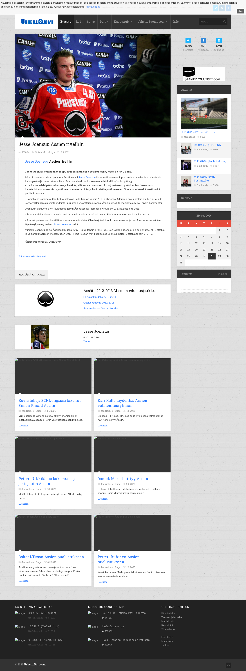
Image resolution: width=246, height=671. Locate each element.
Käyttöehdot (168, 613)
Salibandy (202, 149)
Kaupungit (121, 21)
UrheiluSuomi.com (151, 21)
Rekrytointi (167, 625)
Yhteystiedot (168, 629)
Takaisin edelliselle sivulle (33, 256)
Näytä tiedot (93, 6)
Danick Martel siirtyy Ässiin (123, 478)
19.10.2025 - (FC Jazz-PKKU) (198, 132)
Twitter (165, 645)
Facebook (167, 637)
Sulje (240, 11)
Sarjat (91, 21)
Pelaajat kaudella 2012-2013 (99, 296)
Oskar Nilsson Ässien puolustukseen (51, 556)
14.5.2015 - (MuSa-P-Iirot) (43, 626)
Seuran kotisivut (110, 308)
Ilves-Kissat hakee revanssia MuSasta (126, 640)
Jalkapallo (189, 136)
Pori (103, 21)
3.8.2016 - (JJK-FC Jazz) (42, 613)
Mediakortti (167, 621)
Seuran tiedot (91, 308)
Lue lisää (23, 425)
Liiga (52, 152)
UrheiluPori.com (35, 664)
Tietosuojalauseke (171, 617)
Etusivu (65, 21)
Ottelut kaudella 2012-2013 (98, 302)
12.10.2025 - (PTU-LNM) (208, 145)
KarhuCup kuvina (113, 626)
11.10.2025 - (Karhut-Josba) (210, 161)
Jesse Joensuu (36, 161)
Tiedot (86, 341)
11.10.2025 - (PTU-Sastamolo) (204, 179)
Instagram (167, 641)
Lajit (79, 21)
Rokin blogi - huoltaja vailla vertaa (124, 613)
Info (176, 21)
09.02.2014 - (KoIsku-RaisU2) (45, 640)
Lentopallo (37, 644)
